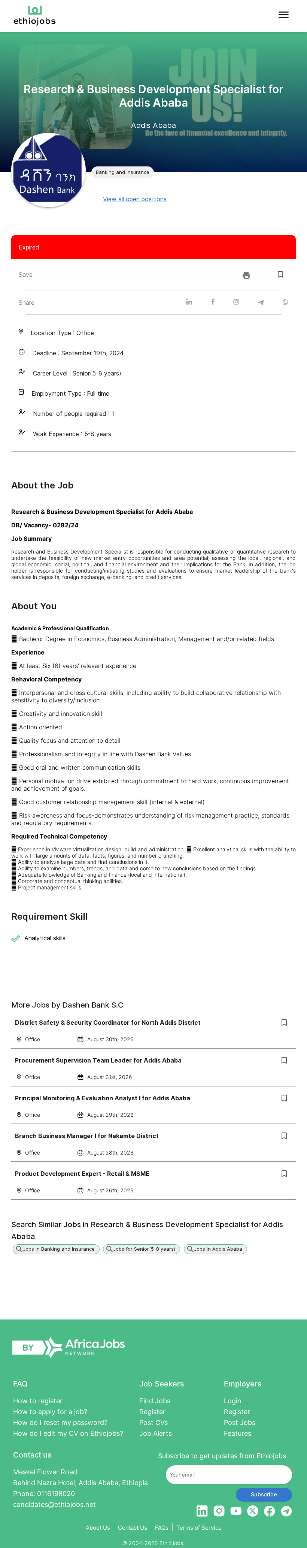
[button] (122, 172)
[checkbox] (280, 274)
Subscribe (264, 1494)
